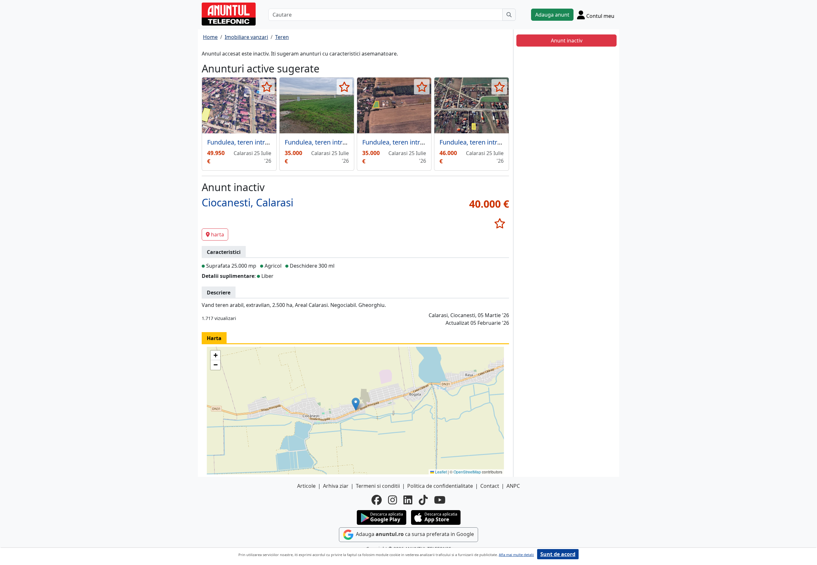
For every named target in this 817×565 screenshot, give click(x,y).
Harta (214, 338)
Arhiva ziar (336, 485)
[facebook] (376, 500)
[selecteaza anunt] (267, 86)
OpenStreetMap (467, 471)
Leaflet (440, 471)
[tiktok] (423, 500)
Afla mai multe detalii (516, 554)
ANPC (513, 485)
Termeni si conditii (378, 485)
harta (217, 234)
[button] (356, 404)
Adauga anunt (552, 14)
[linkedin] (407, 500)
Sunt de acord (557, 554)
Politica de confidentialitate (440, 485)
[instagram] (392, 500)
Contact (489, 485)
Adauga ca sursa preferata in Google (414, 534)
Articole (306, 485)
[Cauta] (509, 15)
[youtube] (440, 500)
